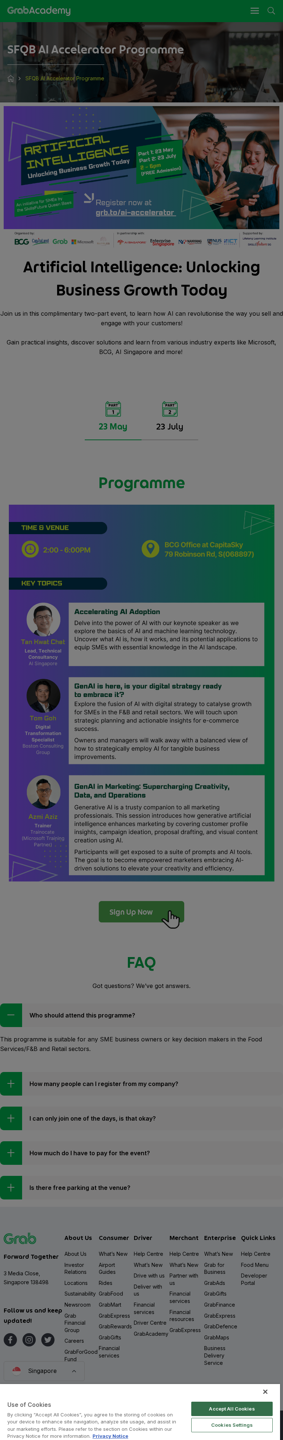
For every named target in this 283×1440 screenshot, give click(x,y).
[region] (140, 1412)
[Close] (265, 1392)
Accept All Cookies (232, 1409)
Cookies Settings (232, 1425)
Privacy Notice (110, 1436)
